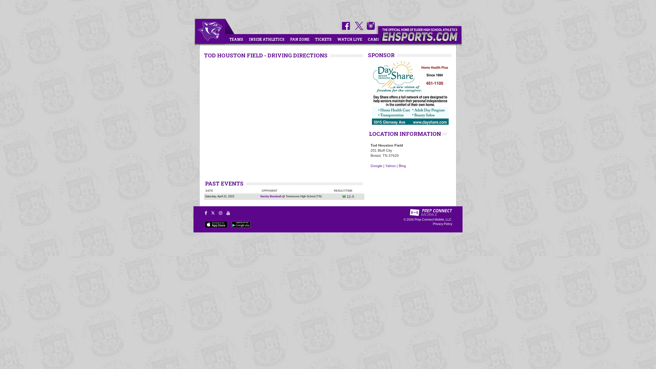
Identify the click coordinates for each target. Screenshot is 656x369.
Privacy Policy (442, 224)
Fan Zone (299, 39)
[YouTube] (228, 213)
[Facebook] (206, 213)
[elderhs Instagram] (369, 29)
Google (376, 166)
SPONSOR (381, 55)
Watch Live (349, 39)
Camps (375, 39)
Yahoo (390, 166)
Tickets (323, 39)
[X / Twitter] (213, 213)
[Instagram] (220, 213)
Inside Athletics (266, 39)
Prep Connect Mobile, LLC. (433, 219)
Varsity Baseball (270, 196)
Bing (402, 166)
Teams (236, 39)
